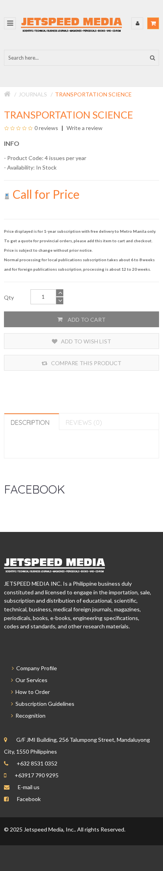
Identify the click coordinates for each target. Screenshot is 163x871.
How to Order (31, 691)
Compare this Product (85, 363)
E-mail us (29, 787)
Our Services (30, 680)
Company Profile (35, 668)
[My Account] (137, 23)
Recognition (29, 715)
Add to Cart (86, 319)
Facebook (29, 799)
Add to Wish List (85, 341)
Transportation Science (93, 94)
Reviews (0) (84, 422)
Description (30, 422)
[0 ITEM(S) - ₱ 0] (153, 23)
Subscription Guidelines (43, 703)
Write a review (83, 127)
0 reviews (46, 127)
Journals (33, 94)
